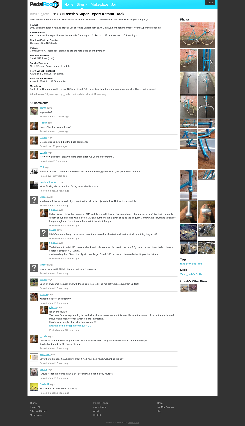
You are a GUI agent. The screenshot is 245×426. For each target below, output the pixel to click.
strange (34, 297)
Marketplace (99, 4)
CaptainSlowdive (34, 185)
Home (68, 4)
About (96, 411)
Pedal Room (44, 4)
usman (34, 372)
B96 (34, 170)
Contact (97, 415)
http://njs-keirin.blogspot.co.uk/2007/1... (70, 325)
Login (210, 2)
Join (114, 4)
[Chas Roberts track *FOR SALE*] (193, 288)
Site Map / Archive (165, 407)
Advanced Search (38, 411)
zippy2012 (34, 358)
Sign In (103, 407)
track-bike (197, 263)
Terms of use (133, 423)
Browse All (35, 407)
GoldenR (34, 387)
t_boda (66, 94)
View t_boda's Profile (191, 274)
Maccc (34, 200)
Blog (159, 411)
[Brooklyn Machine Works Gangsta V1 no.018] (184, 288)
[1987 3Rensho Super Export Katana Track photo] (198, 23)
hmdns (34, 282)
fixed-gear (185, 263)
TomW (34, 111)
